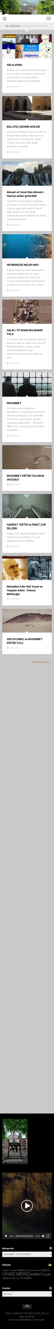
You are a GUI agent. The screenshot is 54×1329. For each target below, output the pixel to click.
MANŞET (28, 48)
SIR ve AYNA (14, 64)
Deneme (30, 570)
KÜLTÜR (32, 508)
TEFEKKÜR (20, 55)
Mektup (38, 314)
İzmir (29, 622)
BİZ (23, 241)
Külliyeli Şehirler (14, 110)
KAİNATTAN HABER (13, 248)
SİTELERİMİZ (42, 255)
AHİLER (13, 100)
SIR (11, 1278)
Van (34, 182)
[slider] (24, 1236)
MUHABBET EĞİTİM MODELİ (17, 52)
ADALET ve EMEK (12, 241)
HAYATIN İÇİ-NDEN (13, 48)
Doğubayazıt (18, 165)
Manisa (38, 622)
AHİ (6, 504)
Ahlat (8, 162)
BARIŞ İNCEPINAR (32, 1270)
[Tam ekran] (47, 1236)
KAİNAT (36, 1274)
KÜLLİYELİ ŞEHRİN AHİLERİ (23, 126)
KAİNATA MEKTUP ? (33, 245)
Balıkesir (9, 622)
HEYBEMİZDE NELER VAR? (23, 264)
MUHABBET (39, 48)
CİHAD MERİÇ (16, 1274)
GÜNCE (45, 165)
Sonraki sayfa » (41, 662)
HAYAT (16, 103)
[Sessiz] (43, 1236)
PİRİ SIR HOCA (38, 52)
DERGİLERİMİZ (11, 383)
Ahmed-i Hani (38, 162)
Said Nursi (20, 179)
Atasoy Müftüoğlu (14, 570)
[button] (27, 1206)
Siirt (46, 179)
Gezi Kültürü (33, 165)
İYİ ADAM (44, 103)
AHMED (21, 1270)
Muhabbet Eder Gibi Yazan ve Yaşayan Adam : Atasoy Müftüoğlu (25, 590)
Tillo (27, 182)
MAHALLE (29, 110)
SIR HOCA (16, 1278)
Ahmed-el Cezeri (21, 162)
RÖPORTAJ (26, 577)
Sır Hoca (9, 55)
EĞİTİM (39, 100)
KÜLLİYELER (35, 107)
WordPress (25, 1320)
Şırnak (20, 182)
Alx (43, 1320)
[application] (27, 1206)
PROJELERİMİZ (11, 117)
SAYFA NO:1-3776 (13, 320)
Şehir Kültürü (27, 117)
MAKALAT (18, 314)
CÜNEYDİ (45, 1270)
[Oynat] (6, 1236)
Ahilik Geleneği (26, 100)
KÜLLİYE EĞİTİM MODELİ (17, 107)
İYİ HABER (20, 622)
